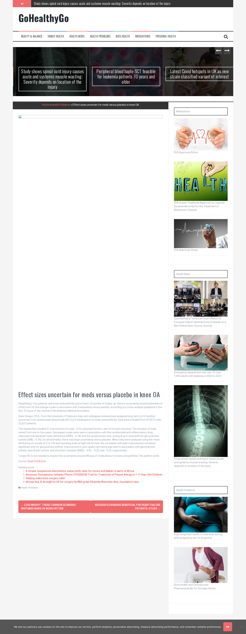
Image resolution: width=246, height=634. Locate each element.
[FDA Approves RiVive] (201, 134)
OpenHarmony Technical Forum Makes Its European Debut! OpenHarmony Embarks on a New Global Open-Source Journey (200, 322)
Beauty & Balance (31, 36)
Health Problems (100, 36)
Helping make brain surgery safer (45, 478)
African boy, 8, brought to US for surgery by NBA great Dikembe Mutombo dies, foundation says (82, 481)
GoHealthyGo (43, 18)
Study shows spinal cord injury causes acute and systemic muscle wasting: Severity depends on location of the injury (49, 79)
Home (45, 104)
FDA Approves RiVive (186, 152)
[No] (241, 627)
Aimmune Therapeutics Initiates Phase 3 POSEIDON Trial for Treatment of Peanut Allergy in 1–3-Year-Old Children (94, 474)
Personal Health (166, 36)
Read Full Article (37, 461)
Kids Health (123, 36)
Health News (76, 36)
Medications (142, 36)
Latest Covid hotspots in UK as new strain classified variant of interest (196, 74)
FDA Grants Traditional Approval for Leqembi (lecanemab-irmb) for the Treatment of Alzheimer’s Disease (199, 206)
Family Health (56, 36)
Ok (227, 626)
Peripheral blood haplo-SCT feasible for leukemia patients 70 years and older (78, 3)
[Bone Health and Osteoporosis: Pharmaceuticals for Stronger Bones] (201, 564)
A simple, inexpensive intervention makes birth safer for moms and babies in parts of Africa (80, 471)
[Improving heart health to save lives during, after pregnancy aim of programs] (201, 514)
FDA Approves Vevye (186, 249)
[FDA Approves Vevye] (201, 233)
